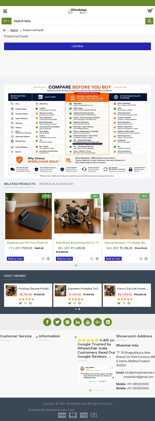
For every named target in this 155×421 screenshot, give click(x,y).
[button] (76, 265)
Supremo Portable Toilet (84, 288)
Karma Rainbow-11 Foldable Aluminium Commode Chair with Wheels (127, 242)
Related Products (19, 184)
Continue (77, 46)
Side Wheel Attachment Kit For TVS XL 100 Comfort (78, 242)
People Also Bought (56, 184)
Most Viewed (15, 276)
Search (14, 30)
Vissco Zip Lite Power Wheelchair (133, 288)
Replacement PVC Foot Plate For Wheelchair (29, 242)
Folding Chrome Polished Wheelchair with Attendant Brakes (35, 288)
